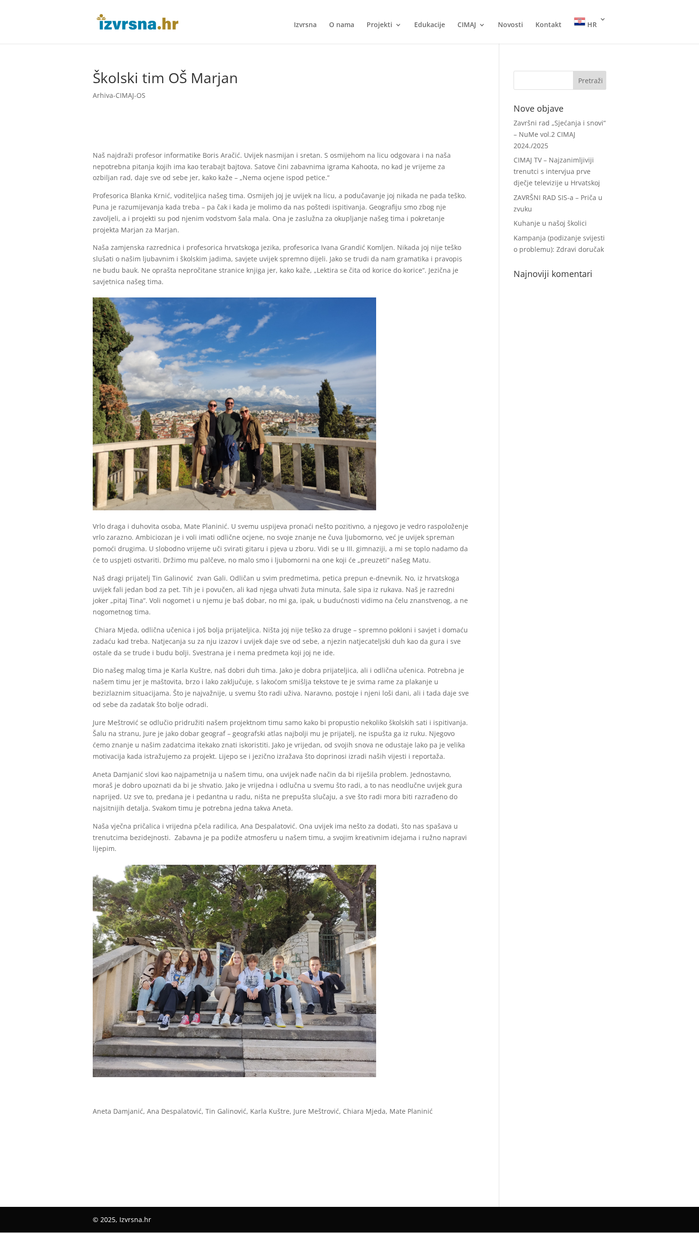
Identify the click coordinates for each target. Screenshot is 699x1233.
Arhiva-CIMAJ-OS (119, 95)
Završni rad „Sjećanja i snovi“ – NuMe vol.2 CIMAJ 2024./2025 (560, 134)
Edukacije (429, 25)
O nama (341, 25)
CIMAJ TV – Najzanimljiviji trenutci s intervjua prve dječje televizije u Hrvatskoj (557, 171)
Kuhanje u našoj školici (550, 223)
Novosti (510, 25)
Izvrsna (305, 25)
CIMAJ (466, 25)
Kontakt (548, 25)
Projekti (379, 25)
